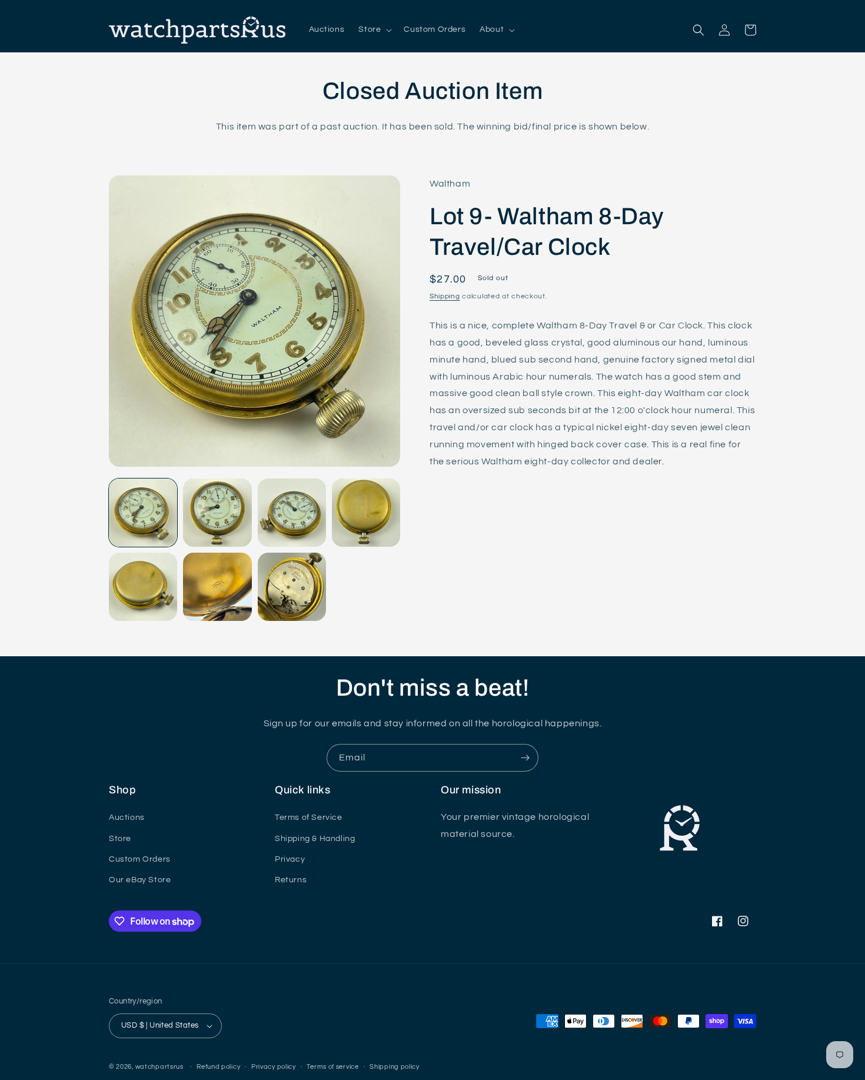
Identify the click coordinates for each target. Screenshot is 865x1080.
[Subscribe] (525, 758)
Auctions (127, 817)
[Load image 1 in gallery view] (143, 512)
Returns (291, 880)
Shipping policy (395, 1067)
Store (120, 839)
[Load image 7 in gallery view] (292, 587)
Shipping (445, 296)
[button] (374, 29)
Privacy (290, 859)
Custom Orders (140, 859)
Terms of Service (308, 817)
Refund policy (218, 1067)
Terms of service (332, 1067)
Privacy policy (273, 1067)
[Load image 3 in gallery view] (292, 512)
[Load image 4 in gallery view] (366, 512)
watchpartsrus (159, 1067)
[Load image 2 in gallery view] (217, 512)
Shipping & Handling (315, 839)
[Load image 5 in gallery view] (143, 587)
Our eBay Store (140, 880)
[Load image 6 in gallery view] (217, 587)
